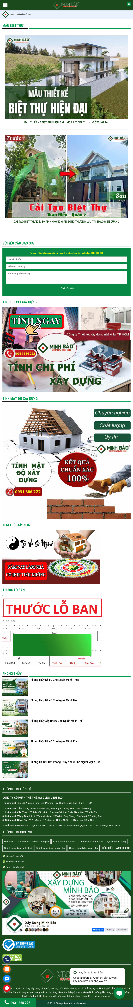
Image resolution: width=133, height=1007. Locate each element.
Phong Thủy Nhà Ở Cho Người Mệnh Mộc (54, 700)
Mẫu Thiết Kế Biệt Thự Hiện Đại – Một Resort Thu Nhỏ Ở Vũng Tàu (66, 122)
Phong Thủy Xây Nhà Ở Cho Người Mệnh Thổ (56, 720)
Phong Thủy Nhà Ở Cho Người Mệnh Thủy (54, 679)
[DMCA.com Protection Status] (12, 957)
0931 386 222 (20, 1003)
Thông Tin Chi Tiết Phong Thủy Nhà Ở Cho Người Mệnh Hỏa (65, 762)
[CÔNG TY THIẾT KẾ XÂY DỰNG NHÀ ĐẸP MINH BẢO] (66, 976)
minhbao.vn (80, 1003)
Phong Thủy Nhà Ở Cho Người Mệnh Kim (54, 741)
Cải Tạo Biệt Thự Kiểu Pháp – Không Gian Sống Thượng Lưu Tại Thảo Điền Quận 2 (67, 221)
